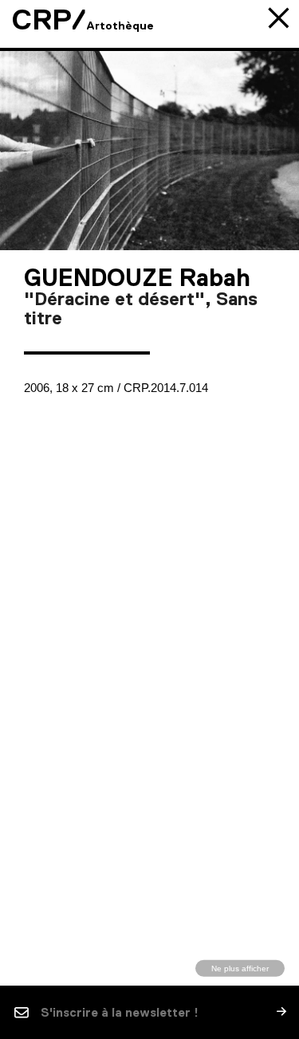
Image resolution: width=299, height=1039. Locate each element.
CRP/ (49, 20)
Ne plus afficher (240, 967)
